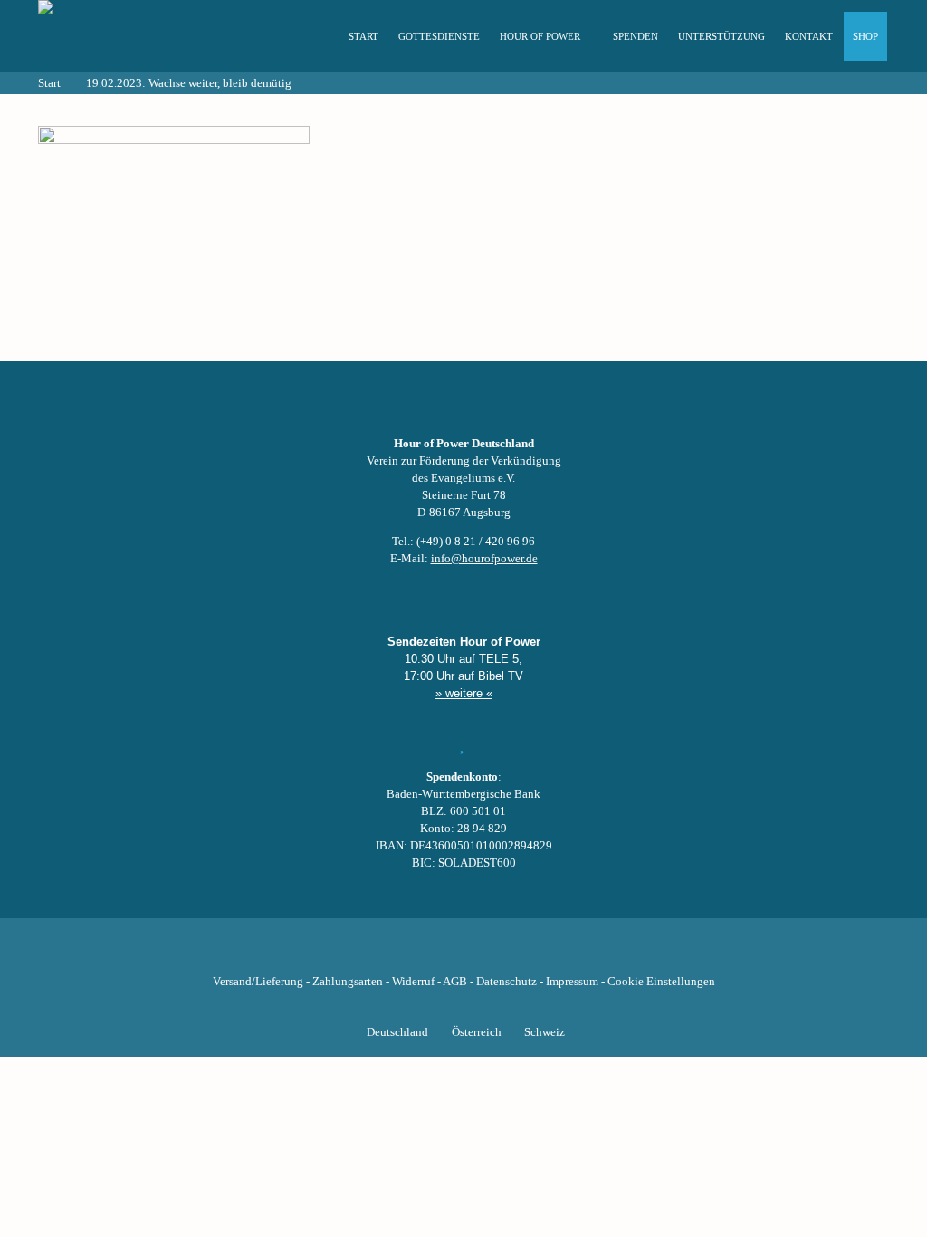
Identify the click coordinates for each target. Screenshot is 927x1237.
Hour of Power (540, 36)
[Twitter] (402, 953)
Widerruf (413, 981)
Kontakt (809, 36)
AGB (455, 981)
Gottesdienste (439, 36)
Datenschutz (506, 981)
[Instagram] (463, 953)
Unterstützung (721, 36)
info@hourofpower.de (484, 558)
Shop (865, 36)
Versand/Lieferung (258, 981)
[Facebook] (371, 953)
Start (363, 36)
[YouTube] (432, 953)
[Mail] (555, 953)
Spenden (635, 36)
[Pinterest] (494, 953)
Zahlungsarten (347, 981)
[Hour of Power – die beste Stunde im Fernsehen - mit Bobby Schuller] (137, 36)
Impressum (572, 981)
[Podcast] (525, 953)
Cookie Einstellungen (661, 981)
